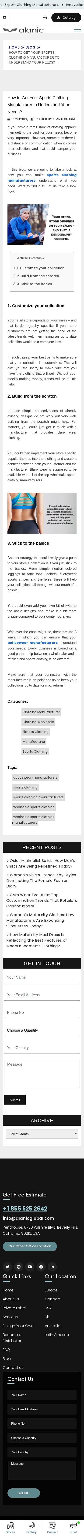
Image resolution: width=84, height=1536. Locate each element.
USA (48, 1308)
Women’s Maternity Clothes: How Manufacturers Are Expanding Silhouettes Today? (40, 920)
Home (8, 1290)
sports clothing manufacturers (38, 797)
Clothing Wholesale (38, 722)
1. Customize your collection (40, 268)
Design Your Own (18, 1325)
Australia (52, 1325)
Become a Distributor (12, 1338)
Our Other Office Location (29, 1246)
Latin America (57, 1334)
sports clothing (25, 787)
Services (10, 1317)
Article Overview (31, 258)
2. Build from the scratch (38, 276)
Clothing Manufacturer (41, 712)
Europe (51, 1290)
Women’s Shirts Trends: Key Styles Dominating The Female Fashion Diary (41, 880)
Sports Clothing (35, 751)
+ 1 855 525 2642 (25, 1208)
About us (11, 1299)
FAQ (6, 1349)
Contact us (13, 1367)
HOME (14, 47)
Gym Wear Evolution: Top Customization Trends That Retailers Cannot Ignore (41, 900)
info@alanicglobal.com (28, 1218)
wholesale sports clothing (34, 807)
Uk (47, 1317)
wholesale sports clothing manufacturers (33, 820)
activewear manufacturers (35, 777)
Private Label (14, 1308)
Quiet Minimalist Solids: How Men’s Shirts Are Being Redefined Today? (40, 863)
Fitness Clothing (36, 731)
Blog (30, 47)
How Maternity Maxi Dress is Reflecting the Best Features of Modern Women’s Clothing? (36, 940)
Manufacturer (34, 741)
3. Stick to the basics (34, 284)
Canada (52, 1299)
